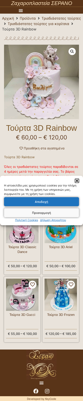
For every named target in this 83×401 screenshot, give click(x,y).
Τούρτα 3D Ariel (61, 247)
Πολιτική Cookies (26, 220)
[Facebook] (36, 391)
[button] (77, 181)
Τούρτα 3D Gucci (22, 315)
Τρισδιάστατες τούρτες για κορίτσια (38, 24)
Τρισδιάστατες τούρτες (61, 18)
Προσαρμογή (41, 213)
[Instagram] (47, 391)
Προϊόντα (28, 18)
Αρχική (8, 18)
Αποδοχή (41, 202)
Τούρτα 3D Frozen (61, 315)
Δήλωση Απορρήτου (53, 220)
